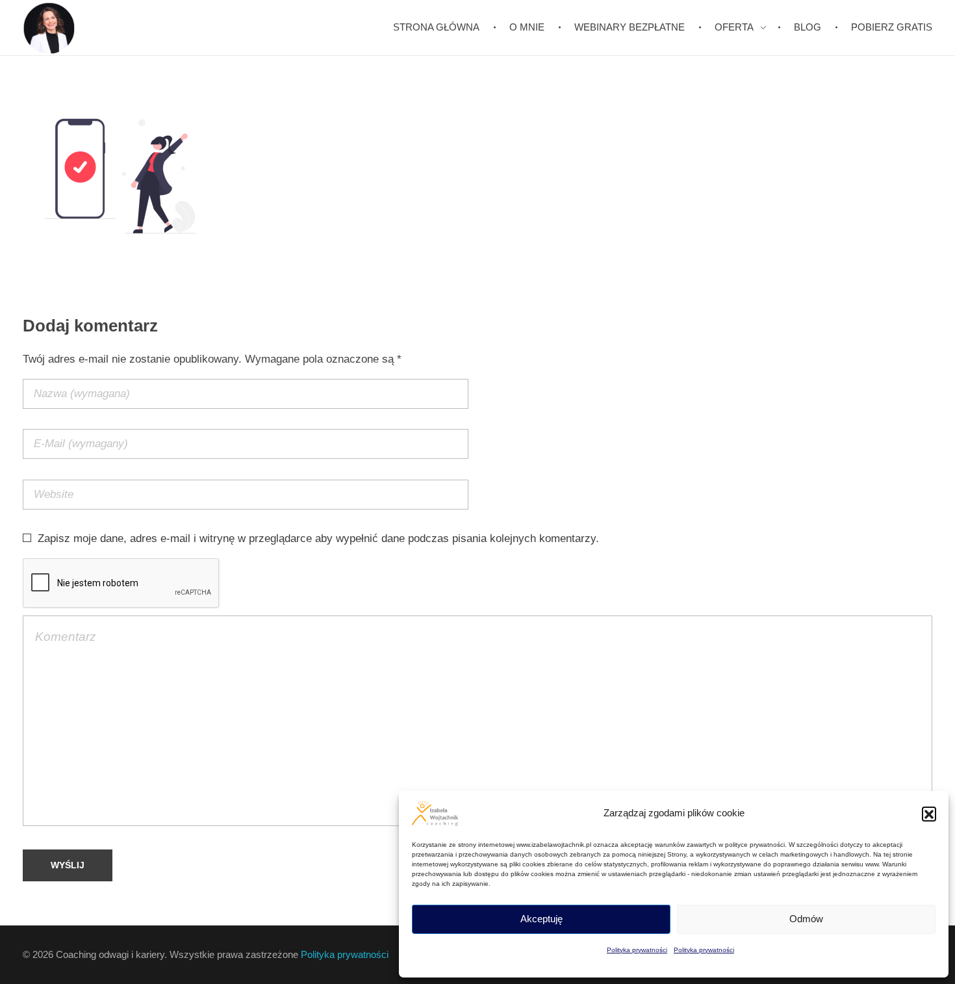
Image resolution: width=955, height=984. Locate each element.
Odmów (806, 918)
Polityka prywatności (637, 949)
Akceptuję (541, 918)
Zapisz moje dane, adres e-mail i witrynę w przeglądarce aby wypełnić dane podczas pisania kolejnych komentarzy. (318, 538)
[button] (929, 813)
